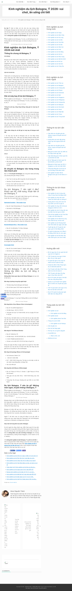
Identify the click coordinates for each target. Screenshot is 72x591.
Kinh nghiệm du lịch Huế (54, 49)
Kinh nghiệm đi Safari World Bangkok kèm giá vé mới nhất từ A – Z (57, 174)
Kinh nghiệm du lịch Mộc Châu (56, 35)
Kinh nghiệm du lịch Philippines (56, 100)
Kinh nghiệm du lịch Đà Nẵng (55, 52)
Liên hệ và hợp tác (34, 588)
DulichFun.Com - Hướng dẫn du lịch (32, 586)
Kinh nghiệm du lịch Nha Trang (56, 56)
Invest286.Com (52, 333)
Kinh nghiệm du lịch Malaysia (55, 104)
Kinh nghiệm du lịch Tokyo (55, 114)
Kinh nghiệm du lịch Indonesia (56, 92)
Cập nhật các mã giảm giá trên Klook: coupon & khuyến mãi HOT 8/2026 (57, 147)
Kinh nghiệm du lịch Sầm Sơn (55, 47)
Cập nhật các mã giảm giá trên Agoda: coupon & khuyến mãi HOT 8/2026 (57, 135)
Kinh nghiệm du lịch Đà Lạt (55, 61)
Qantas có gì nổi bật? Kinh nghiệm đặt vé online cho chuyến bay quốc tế (57, 283)
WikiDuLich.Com (52, 338)
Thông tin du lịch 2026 (54, 321)
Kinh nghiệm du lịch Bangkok (55, 85)
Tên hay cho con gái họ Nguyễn (56, 330)
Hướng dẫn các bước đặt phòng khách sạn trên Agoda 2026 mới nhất (56, 141)
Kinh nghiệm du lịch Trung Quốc (56, 116)
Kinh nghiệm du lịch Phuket (55, 90)
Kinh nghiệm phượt (53, 315)
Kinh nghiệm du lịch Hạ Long (55, 37)
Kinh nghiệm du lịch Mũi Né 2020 (57, 59)
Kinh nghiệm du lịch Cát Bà (55, 40)
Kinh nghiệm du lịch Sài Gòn (55, 63)
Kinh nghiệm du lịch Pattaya (58, 323)
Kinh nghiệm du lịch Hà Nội (55, 44)
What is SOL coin (55, 335)
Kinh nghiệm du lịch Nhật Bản (56, 111)
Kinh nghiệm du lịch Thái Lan (55, 83)
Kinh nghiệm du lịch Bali (54, 95)
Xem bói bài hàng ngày (54, 328)
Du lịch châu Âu (13, 482)
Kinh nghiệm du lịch (53, 310)
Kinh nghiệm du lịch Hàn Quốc (56, 107)
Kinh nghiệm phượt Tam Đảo (58, 318)
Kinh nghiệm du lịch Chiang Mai (56, 88)
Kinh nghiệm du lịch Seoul (55, 109)
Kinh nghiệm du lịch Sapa (54, 32)
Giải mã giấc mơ (52, 326)
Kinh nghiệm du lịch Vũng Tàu (56, 66)
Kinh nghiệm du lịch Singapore (56, 97)
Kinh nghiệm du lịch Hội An (55, 54)
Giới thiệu (28, 588)
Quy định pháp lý (42, 588)
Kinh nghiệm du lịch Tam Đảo (56, 42)
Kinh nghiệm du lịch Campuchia (56, 102)
